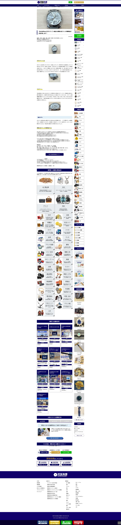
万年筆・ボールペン (81, 214)
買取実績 (66, 5)
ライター (80, 181)
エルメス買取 (77, 232)
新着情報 (38, 482)
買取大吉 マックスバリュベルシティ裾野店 (54, 489)
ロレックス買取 (77, 227)
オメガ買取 (77, 245)
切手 (80, 127)
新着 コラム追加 (77, 428)
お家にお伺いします (66, 464)
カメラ (67, 496)
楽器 (80, 174)
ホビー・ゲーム (81, 170)
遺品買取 (77, 489)
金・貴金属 (81, 113)
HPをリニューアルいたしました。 (78, 432)
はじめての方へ (47, 5)
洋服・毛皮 (81, 210)
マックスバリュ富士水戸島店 (52, 482)
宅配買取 (55, 421)
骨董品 (80, 134)
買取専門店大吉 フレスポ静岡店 (52, 498)
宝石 (80, 116)
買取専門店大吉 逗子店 (51, 493)
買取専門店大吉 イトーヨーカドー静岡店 (54, 496)
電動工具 (67, 509)
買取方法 (74, 5)
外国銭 (77, 498)
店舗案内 (82, 5)
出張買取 (67, 421)
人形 (76, 507)
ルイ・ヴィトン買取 (78, 230)
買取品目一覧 (57, 5)
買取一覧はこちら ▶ (79, 419)
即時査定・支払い (42, 464)
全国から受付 (54, 464)
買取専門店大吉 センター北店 (52, 491)
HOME (38, 5)
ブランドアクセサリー (81, 199)
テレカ (80, 152)
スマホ (80, 145)
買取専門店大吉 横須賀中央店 (52, 495)
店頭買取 (43, 421)
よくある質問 (39, 486)
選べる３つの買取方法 (40, 488)
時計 (67, 488)
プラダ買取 (77, 242)
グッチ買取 (77, 240)
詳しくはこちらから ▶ (54, 438)
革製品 (80, 195)
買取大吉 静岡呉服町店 (51, 486)
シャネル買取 (77, 235)
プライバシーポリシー (40, 489)
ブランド (80, 120)
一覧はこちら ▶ (79, 435)
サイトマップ (39, 491)
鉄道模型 (80, 192)
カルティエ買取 (77, 237)
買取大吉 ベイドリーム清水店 (52, 488)
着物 (67, 505)
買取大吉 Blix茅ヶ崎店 (51, 484)
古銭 (80, 131)
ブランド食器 (81, 156)
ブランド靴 (81, 217)
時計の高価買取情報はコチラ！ (55, 154)
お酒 (80, 177)
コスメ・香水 (81, 163)
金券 (67, 500)
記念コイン (81, 138)
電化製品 (80, 206)
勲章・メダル (81, 188)
